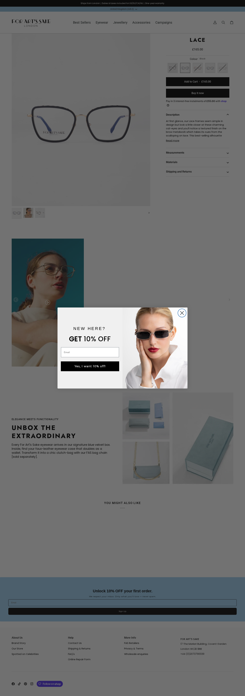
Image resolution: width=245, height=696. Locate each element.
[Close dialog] (182, 313)
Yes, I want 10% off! (90, 366)
